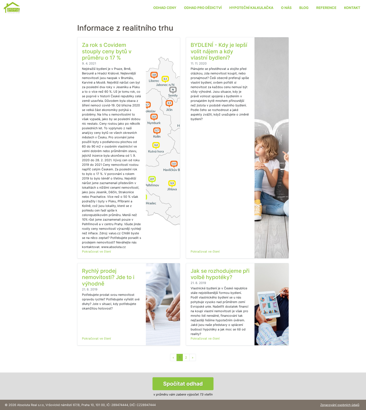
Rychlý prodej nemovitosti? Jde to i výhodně (108, 277)
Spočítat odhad (183, 383)
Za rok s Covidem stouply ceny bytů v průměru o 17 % (107, 51)
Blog (304, 8)
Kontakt (352, 8)
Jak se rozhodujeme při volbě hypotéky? (220, 274)
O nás (286, 8)
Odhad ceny (164, 8)
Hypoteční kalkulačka (251, 8)
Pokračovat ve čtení (96, 251)
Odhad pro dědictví (203, 8)
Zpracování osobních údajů (339, 405)
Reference (326, 8)
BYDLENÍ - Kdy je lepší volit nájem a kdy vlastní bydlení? (219, 51)
